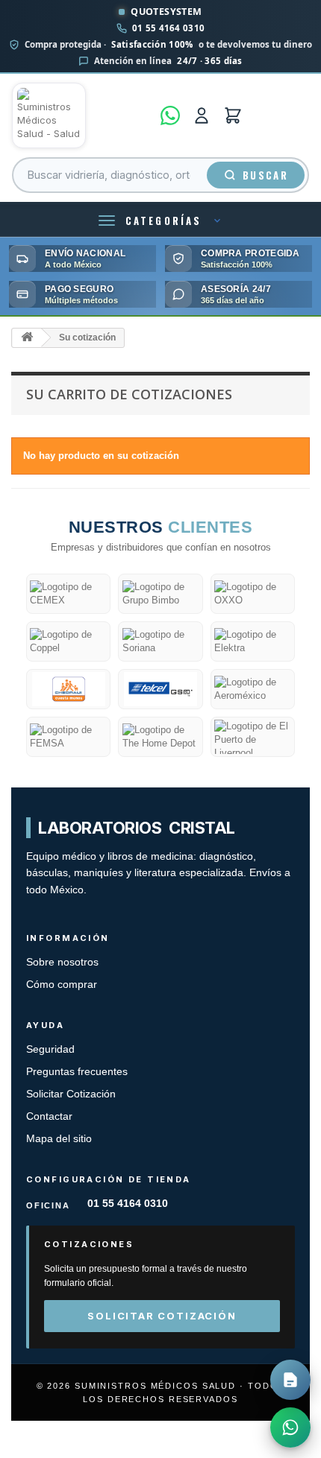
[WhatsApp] (170, 115)
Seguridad (50, 1049)
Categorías (163, 220)
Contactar (49, 1116)
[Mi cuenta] (201, 115)
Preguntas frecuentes (77, 1071)
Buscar (265, 175)
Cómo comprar (61, 984)
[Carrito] (233, 115)
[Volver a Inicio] (27, 338)
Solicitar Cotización (71, 1094)
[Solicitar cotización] (290, 1380)
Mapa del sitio (59, 1138)
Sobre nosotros (62, 962)
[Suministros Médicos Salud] (82, 115)
